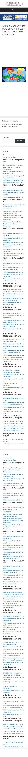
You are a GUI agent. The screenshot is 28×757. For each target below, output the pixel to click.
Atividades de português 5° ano (13, 272)
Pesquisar (20, 140)
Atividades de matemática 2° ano (13, 313)
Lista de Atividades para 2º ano (13, 423)
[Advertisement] (14, 52)
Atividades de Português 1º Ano (13, 180)
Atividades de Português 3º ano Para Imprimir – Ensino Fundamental (13, 224)
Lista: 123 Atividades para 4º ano (13, 428)
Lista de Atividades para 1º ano (13, 421)
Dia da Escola (7, 155)
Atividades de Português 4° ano (13, 242)
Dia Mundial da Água (9, 157)
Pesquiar (6, 137)
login (16, 124)
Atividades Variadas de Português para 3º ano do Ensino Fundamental (13, 207)
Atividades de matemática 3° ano (13, 344)
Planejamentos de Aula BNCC (14, 444)
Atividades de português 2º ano (13, 197)
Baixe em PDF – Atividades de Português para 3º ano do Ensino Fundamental (13, 217)
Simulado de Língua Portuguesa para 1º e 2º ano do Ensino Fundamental (13, 167)
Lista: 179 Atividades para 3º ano (13, 426)
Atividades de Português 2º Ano (13, 190)
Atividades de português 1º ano (13, 182)
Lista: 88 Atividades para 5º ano (13, 431)
